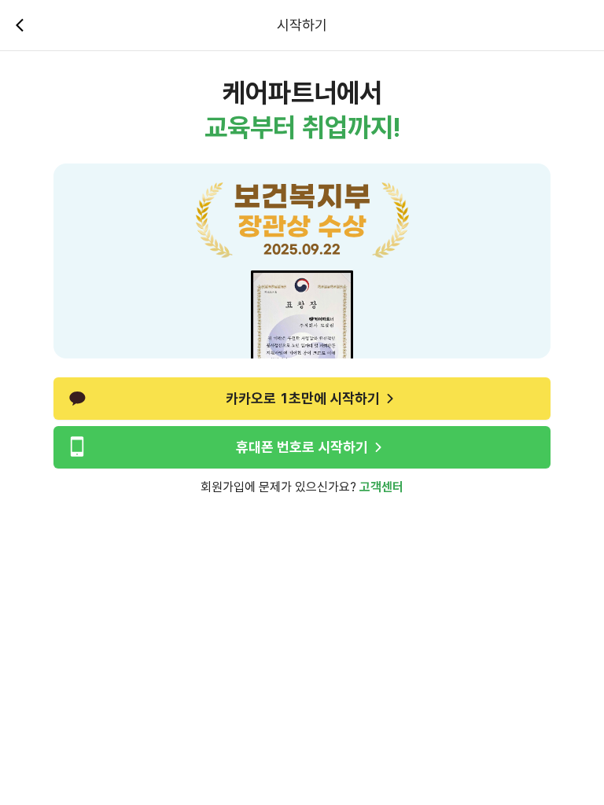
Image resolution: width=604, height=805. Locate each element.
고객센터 (381, 487)
